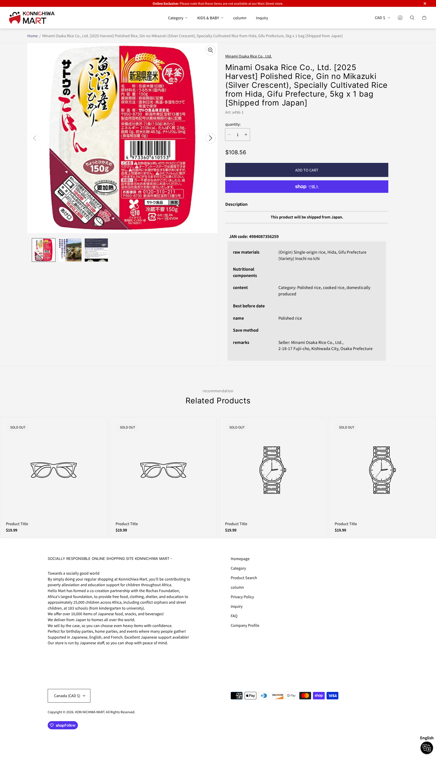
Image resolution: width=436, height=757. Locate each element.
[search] (412, 18)
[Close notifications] (424, 3)
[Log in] (400, 18)
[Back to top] (383, 739)
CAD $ (380, 17)
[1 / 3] (43, 250)
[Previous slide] (35, 138)
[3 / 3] (96, 250)
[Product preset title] (54, 470)
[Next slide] (211, 138)
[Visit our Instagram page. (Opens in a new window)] (53, 656)
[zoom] (211, 50)
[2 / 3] (70, 250)
